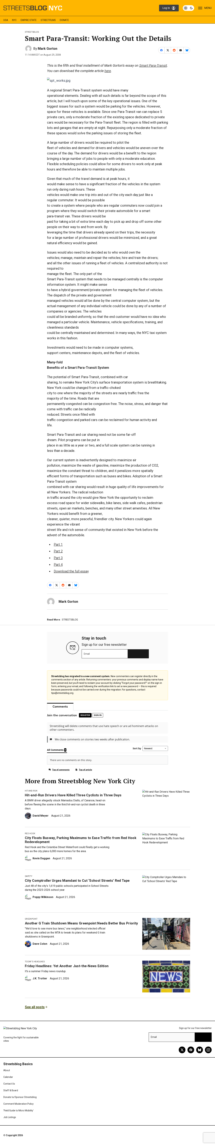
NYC (14, 20)
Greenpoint (31, 919)
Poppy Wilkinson (43, 897)
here (107, 71)
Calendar (8, 1077)
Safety (28, 876)
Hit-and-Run (31, 791)
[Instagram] (208, 1050)
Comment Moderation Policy (18, 1103)
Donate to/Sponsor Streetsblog (20, 1097)
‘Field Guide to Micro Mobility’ (18, 1110)
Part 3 (58, 558)
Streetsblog (32, 32)
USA (5, 20)
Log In (166, 8)
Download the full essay (71, 571)
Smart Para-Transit (153, 65)
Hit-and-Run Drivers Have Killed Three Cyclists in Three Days (73, 795)
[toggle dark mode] (188, 8)
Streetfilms (48, 20)
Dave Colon (40, 943)
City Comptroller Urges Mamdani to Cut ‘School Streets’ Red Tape (77, 881)
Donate (64, 20)
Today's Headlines (35, 962)
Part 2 (58, 551)
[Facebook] (190, 1050)
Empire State (29, 20)
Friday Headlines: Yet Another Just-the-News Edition (67, 966)
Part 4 (58, 565)
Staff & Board (10, 1090)
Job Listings (9, 1117)
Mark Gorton (47, 49)
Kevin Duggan (41, 858)
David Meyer (41, 815)
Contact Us (9, 1083)
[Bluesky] (199, 1050)
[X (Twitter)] (182, 1050)
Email (87, 653)
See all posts (35, 1007)
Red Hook (30, 833)
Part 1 (58, 544)
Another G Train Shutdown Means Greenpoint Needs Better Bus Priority (81, 923)
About (6, 1070)
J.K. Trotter (40, 978)
